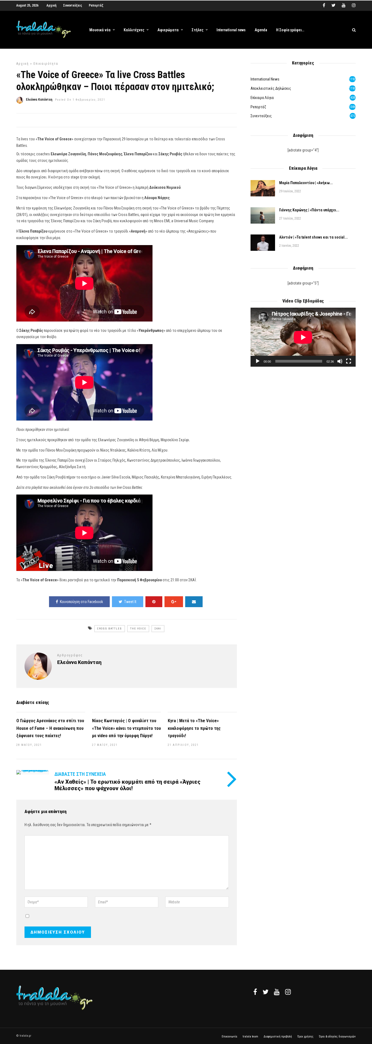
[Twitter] (266, 991)
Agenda (261, 30)
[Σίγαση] (340, 361)
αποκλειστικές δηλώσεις (271, 88)
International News (265, 79)
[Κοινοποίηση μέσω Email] (194, 601)
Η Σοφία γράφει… (290, 30)
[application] (303, 337)
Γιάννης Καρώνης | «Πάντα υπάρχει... (309, 210)
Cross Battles (109, 628)
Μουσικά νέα (100, 30)
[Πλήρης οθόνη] (348, 361)
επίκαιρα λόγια (262, 97)
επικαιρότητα (45, 64)
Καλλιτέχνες (134, 30)
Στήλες (197, 30)
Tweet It (130, 602)
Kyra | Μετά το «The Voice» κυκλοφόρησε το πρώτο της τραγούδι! (194, 728)
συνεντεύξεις (261, 116)
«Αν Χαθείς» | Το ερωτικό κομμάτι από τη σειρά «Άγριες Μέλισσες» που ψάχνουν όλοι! (127, 785)
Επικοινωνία (229, 1036)
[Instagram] (354, 5)
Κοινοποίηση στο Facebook (81, 602)
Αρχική (51, 5)
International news (231, 30)
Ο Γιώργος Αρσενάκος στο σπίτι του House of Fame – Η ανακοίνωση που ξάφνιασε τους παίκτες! (50, 728)
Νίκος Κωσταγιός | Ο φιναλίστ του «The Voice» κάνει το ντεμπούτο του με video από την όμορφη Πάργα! (126, 728)
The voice (138, 628)
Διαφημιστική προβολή (278, 1036)
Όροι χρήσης (305, 1036)
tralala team (250, 1036)
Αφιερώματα (168, 30)
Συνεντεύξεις (72, 5)
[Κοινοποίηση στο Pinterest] (153, 601)
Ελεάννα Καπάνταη (39, 99)
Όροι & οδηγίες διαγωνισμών (337, 1036)
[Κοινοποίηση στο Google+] (173, 601)
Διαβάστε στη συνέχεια (80, 774)
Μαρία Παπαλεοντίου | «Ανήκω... (306, 183)
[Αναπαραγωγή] (257, 361)
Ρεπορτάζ (96, 5)
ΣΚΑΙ (157, 628)
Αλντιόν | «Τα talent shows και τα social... (313, 237)
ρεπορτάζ (258, 107)
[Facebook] (255, 991)
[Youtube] (344, 5)
